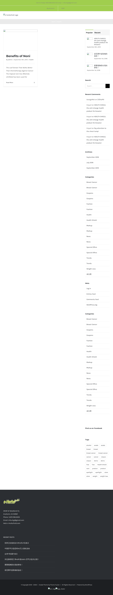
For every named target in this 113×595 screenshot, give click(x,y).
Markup (89, 226)
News (89, 236)
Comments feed (93, 299)
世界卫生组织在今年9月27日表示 (17, 543)
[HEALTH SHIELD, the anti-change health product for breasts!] (90, 39)
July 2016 (90, 163)
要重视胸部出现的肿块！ (100, 67)
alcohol (88, 445)
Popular (89, 33)
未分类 (89, 274)
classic (103, 457)
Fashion (89, 204)
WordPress (88, 585)
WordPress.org (92, 305)
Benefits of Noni (18, 56)
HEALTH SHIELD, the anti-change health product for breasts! (101, 41)
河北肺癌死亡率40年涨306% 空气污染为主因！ (22, 559)
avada (96, 445)
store (106, 472)
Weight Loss (91, 269)
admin (10, 59)
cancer (88, 457)
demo (96, 461)
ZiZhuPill (100, 100)
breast (88, 449)
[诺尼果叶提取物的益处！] (90, 54)
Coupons (90, 193)
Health (31, 59)
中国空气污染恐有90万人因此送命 (17, 549)
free (87, 464)
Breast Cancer (92, 182)
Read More (9, 82)
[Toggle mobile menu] (109, 16)
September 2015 (93, 168)
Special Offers (92, 247)
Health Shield (92, 220)
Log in (89, 288)
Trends (89, 258)
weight (95, 476)
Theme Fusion (55, 585)
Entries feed (91, 294)
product (95, 468)
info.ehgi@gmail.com (70, 3)
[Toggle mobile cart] (105, 16)
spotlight (89, 472)
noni (87, 468)
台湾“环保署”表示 (11, 554)
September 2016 (93, 157)
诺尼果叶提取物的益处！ (100, 55)
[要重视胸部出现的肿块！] (90, 66)
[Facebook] (29, 532)
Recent (97, 33)
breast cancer (91, 453)
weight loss (104, 476)
